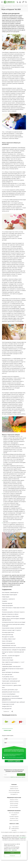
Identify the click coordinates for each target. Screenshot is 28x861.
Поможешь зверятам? (7, 603)
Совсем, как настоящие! (7, 660)
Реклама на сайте (14, 818)
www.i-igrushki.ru (22, 837)
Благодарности (14, 794)
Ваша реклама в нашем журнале (9, 594)
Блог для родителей (6, 708)
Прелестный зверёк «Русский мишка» (10, 672)
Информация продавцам (14, 810)
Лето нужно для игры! (7, 674)
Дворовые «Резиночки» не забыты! (10, 614)
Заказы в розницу (14, 803)
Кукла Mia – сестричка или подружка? (10, 655)
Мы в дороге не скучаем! (8, 636)
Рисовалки (4, 609)
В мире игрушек (5, 596)
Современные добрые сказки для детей (11, 666)
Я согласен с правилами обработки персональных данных (14, 757)
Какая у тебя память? (7, 641)
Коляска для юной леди (7, 634)
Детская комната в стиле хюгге (9, 683)
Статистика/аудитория (14, 792)
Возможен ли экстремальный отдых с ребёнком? (13, 702)
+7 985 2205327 (15, 826)
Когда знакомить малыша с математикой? (12, 628)
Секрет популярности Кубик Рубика (10, 616)
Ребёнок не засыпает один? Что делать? (11, 630)
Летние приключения (7, 664)
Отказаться (12, 855)
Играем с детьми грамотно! (8, 643)
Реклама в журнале (14, 816)
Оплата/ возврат (14, 805)
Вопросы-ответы (14, 799)
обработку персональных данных (17, 777)
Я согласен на (14, 777)
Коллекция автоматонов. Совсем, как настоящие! (13, 622)
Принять (12, 852)
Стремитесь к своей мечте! (8, 599)
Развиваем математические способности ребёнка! (14, 647)
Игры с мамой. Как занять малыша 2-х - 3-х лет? (13, 662)
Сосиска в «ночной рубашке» (8, 694)
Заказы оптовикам (14, 801)
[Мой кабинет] (20, 2)
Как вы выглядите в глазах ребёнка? (10, 696)
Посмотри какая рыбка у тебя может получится (13, 612)
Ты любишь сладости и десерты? (9, 678)
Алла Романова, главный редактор (10, 592)
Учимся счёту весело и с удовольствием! (11, 685)
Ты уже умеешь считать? (8, 676)
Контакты (14, 830)
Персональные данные (14, 790)
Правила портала (14, 788)
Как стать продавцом (14, 812)
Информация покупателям (14, 797)
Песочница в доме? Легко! (8, 632)
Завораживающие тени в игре (9, 645)
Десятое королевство (7, 657)
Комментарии (7, 730)
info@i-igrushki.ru (15, 828)
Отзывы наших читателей (8, 704)
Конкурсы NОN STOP (7, 706)
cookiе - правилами (12, 850)
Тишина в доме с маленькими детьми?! (11, 681)
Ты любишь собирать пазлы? (8, 639)
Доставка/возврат (14, 807)
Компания (14, 784)
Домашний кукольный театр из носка (10, 691)
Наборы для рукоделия (7, 605)
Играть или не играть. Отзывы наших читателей (13, 607)
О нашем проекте (14, 786)
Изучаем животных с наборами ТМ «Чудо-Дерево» (14, 649)
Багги (3, 687)
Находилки (4, 601)
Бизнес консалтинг (14, 820)
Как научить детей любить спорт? (10, 689)
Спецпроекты (14, 814)
